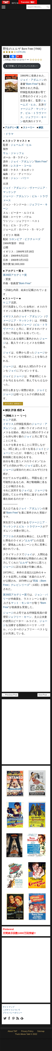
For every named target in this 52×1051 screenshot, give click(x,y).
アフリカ (8, 536)
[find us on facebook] (9, 1020)
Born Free (31, 83)
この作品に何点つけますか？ (15, 60)
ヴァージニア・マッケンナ (33, 108)
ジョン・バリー (20, 178)
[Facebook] (13, 56)
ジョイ (7, 352)
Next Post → (43, 695)
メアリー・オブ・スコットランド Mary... (14, 899)
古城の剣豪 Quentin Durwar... (35, 899)
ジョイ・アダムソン (32, 79)
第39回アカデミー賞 (15, 274)
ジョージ (26, 324)
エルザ (29, 540)
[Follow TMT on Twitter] (5, 1020)
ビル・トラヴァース (31, 526)
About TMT (12, 1031)
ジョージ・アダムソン (16, 196)
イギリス (8, 316)
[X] (6, 56)
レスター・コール (21, 165)
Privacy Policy (27, 1031)
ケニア (7, 302)
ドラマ (10, 133)
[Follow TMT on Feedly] (22, 1020)
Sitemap (40, 1031)
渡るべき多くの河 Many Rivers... (14, 868)
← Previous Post (10, 695)
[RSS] (13, 1020)
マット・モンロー (21, 602)
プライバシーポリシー (12, 1013)
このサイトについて (11, 1010)
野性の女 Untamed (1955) (11, 776)
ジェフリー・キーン (20, 616)
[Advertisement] (26, 29)
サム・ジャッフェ (13, 153)
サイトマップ (8, 1007)
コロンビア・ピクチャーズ (25, 239)
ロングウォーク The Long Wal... (13, 839)
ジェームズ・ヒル (21, 144)
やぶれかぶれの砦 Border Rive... (14, 808)
